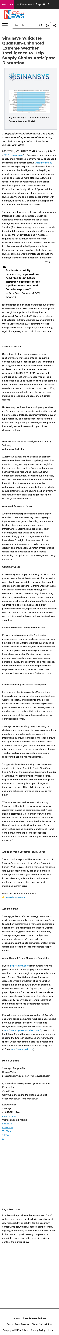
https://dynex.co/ (19, 965)
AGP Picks (7, 4)
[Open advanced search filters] (47, 25)
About (16, 1318)
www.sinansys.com (15, 897)
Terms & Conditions (42, 1324)
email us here (9, 1116)
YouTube (7, 1131)
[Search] (40, 25)
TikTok (5, 1135)
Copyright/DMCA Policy (15, 1330)
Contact (52, 1330)
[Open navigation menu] (5, 25)
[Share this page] (55, 25)
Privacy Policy (37, 1330)
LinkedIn (7, 1123)
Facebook (7, 1127)
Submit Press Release (18, 1324)
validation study (43, 162)
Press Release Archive (34, 1318)
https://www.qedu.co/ (21, 1049)
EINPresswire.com (13, 155)
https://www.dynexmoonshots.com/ (22, 1030)
